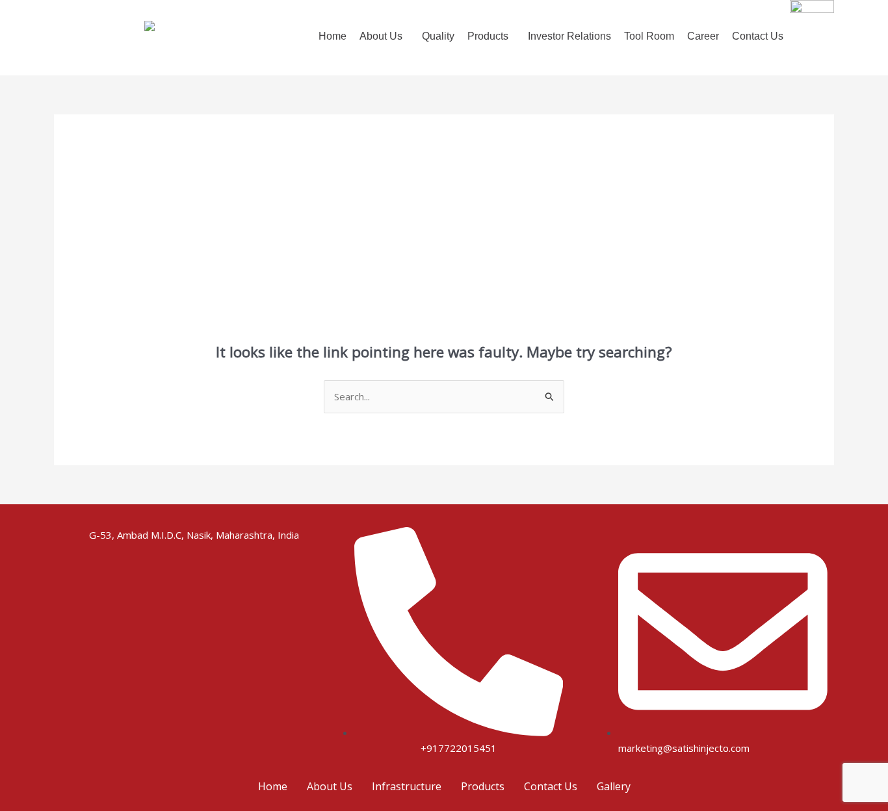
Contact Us (757, 36)
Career (703, 36)
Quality (438, 36)
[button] (384, 36)
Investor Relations (569, 36)
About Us (329, 786)
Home (332, 36)
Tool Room (649, 36)
